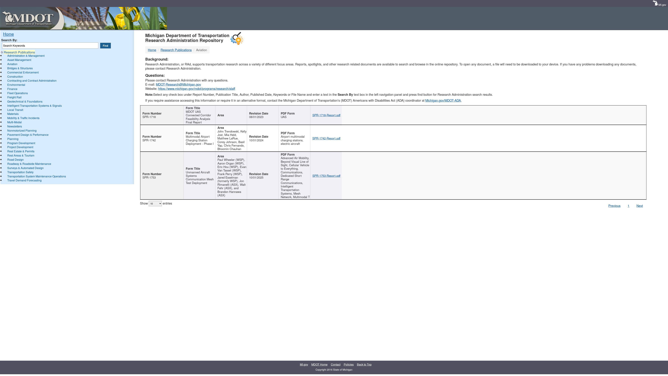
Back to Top (364, 364)
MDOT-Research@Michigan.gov (178, 84)
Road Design (15, 160)
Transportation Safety (20, 172)
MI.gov (662, 4)
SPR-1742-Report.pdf (326, 138)
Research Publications (19, 52)
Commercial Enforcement (23, 72)
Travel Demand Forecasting (24, 180)
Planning (12, 139)
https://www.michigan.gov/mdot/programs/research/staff (196, 88)
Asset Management (19, 60)
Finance (12, 89)
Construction (15, 77)
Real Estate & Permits (20, 151)
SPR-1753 (149, 177)
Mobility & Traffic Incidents (23, 118)
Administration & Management (26, 56)
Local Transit (15, 110)
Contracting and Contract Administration (32, 81)
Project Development (20, 147)
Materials (13, 114)
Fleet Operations (17, 93)
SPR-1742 (149, 140)
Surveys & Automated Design (25, 168)
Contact (335, 364)
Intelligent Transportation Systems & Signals (34, 106)
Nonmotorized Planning (22, 130)
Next (640, 205)
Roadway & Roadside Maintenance (29, 164)
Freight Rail (14, 97)
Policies (349, 364)
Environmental (16, 85)
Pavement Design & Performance (28, 135)
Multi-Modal (14, 122)
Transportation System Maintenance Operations (36, 176)
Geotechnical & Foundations (24, 101)
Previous (614, 205)
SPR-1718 (149, 117)
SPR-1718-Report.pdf (326, 115)
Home (8, 34)
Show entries (156, 203)
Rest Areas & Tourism (20, 155)
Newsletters (14, 126)
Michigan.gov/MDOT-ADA (443, 100)
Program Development (21, 143)
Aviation (12, 64)
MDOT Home (319, 364)
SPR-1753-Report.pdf (326, 176)
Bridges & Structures (20, 68)
